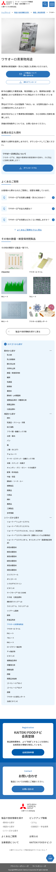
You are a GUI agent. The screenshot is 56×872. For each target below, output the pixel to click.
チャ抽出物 (11, 651)
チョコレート (12, 454)
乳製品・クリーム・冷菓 (16, 422)
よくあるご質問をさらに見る (29, 229)
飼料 (8, 499)
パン (8, 440)
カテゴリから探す (15, 344)
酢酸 (8, 674)
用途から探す (9, 413)
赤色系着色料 (12, 547)
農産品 (9, 504)
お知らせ (33, 836)
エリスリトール (12, 574)
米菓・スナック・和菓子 (16, 463)
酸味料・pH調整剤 (14, 395)
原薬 (8, 692)
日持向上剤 (11, 368)
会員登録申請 (28, 752)
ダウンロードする (30, 168)
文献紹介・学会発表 (39, 826)
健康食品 (10, 485)
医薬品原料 (11, 404)
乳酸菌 (9, 382)
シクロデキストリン (14, 583)
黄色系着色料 (12, 556)
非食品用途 (11, 620)
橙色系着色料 (12, 552)
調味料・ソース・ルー (15, 481)
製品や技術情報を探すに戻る (28, 331)
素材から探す (9, 350)
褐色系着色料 (12, 570)
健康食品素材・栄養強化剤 (17, 400)
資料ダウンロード (30, 82)
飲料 (8, 418)
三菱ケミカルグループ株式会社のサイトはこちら (27, 850)
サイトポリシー (38, 866)
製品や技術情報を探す (21, 12)
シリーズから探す (11, 517)
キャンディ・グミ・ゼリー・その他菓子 (21, 467)
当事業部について (10, 842)
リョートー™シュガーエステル (18, 521)
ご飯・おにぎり (12, 449)
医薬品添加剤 (12, 678)
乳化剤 (9, 355)
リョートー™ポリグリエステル (18, 526)
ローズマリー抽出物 (14, 647)
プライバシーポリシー (18, 866)
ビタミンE (10, 588)
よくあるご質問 (9, 836)
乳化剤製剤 (11, 359)
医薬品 (9, 490)
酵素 (8, 615)
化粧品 (9, 495)
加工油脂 (10, 427)
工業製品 (10, 508)
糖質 (8, 377)
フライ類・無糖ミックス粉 (17, 431)
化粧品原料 (11, 409)
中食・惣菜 (11, 476)
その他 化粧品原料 (14, 597)
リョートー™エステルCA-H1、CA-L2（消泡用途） (25, 531)
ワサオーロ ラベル (13, 629)
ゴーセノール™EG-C (14, 683)
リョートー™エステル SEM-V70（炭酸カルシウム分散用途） (29, 535)
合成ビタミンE (12, 701)
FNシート (10, 633)
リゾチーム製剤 (12, 610)
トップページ (5, 12)
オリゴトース (12, 579)
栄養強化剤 (11, 665)
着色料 (9, 391)
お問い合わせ (28, 789)
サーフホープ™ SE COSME (16, 592)
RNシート (10, 642)
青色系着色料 (12, 565)
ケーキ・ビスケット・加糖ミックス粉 (21, 458)
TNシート (10, 638)
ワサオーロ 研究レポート (16, 696)
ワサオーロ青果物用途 (15, 624)
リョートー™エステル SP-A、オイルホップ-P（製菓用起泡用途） (29, 541)
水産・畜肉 (11, 436)
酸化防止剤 (11, 364)
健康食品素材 (12, 660)
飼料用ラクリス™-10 (14, 601)
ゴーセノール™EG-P (14, 687)
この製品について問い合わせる (30, 74)
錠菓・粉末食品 (12, 472)
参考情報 (10, 513)
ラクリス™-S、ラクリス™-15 (17, 606)
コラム (34, 822)
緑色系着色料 (12, 561)
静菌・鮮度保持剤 (39, 12)
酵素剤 (9, 386)
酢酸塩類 (10, 669)
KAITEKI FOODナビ (39, 842)
